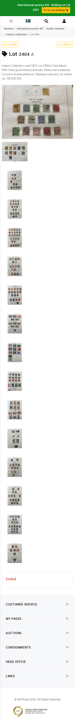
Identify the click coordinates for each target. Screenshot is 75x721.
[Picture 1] (37, 111)
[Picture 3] (15, 179)
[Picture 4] (15, 208)
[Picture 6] (15, 266)
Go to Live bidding (54, 10)
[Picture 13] (15, 466)
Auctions (8, 28)
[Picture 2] (15, 151)
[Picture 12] (15, 438)
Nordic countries (55, 28)
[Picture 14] (15, 495)
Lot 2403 (11, 44)
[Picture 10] (15, 380)
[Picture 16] (15, 552)
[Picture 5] (15, 237)
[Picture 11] (15, 409)
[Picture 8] (15, 323)
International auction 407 (30, 28)
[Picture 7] (15, 294)
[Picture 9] (15, 352)
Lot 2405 (64, 44)
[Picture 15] (15, 524)
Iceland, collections (16, 34)
